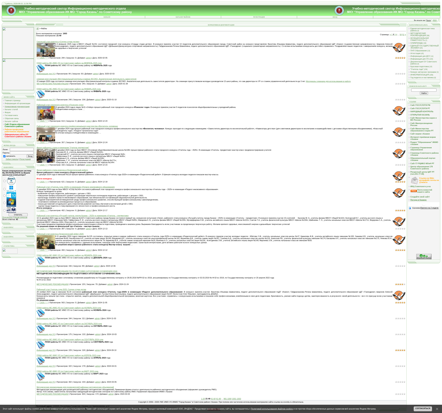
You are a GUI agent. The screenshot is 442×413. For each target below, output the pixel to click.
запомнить (10, 156)
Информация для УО (46, 74)
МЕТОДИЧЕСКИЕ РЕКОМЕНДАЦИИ (52, 84)
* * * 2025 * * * (42, 58)
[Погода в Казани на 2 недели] (429, 208)
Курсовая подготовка (419, 66)
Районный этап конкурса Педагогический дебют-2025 (60, 234)
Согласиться (422, 408)
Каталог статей (11, 109)
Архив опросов (20, 217)
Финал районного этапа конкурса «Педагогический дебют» (62, 170)
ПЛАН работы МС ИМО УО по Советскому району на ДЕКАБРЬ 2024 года (69, 255)
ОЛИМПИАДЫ (416, 43)
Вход (335, 17)
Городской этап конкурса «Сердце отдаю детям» (58, 42)
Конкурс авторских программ (423, 72)
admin (88, 58)
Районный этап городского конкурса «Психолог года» (60, 105)
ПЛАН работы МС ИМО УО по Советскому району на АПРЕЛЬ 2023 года (68, 355)
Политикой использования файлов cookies (272, 409)
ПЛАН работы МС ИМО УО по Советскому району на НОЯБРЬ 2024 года (69, 308)
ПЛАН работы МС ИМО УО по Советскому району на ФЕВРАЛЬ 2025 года (69, 63)
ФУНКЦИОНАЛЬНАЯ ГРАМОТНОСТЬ (419, 39)
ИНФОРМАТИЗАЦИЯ (419, 75)
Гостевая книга (11, 115)
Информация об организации (17, 103)
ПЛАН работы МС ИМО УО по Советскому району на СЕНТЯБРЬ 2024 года (70, 339)
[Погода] (414, 208)
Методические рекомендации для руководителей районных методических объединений (75, 387)
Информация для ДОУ (420, 56)
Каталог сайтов (11, 121)
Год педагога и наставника (422, 77)
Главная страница (12, 100)
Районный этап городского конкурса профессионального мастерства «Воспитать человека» (77, 126)
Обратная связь (12, 118)
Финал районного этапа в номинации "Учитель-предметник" (63, 148)
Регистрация (259, 17)
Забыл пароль (12, 159)
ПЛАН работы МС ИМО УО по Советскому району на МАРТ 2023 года (67, 371)
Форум (8, 112)
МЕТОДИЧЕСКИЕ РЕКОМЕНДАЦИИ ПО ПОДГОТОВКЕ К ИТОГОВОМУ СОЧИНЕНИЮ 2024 (77, 271)
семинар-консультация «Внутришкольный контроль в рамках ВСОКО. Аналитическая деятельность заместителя (86, 79)
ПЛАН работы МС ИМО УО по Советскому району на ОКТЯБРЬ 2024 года (69, 324)
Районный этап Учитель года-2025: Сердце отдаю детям (61, 289)
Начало (107, 17)
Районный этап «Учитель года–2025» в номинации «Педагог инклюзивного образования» (76, 187)
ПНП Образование (418, 51)
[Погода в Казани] (424, 205)
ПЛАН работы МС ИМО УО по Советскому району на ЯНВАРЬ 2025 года (69, 89)
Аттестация (415, 53)
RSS (435, 20)
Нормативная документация (17, 106)
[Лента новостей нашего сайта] (414, 191)
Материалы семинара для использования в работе (328, 81)
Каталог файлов (183, 17)
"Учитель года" (416, 69)
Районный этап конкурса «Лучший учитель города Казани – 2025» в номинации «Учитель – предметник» (83, 216)
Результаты (7, 217)
